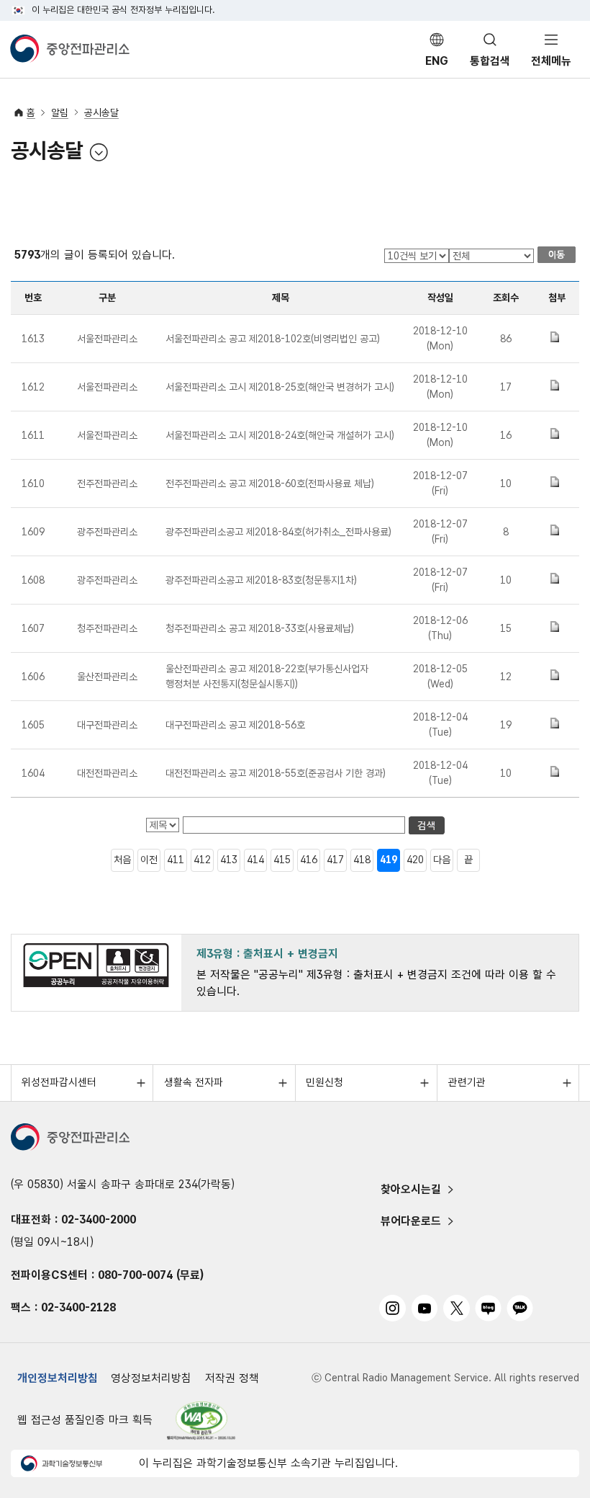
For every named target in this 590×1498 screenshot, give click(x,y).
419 (388, 859)
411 (175, 859)
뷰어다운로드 (411, 1221)
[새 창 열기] (202, 1420)
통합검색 (490, 61)
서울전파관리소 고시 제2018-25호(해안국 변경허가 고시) (279, 387)
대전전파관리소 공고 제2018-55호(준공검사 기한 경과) (275, 773)
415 (282, 859)
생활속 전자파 (193, 1082)
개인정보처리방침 (57, 1378)
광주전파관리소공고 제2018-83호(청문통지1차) (261, 580)
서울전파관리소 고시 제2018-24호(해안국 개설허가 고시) (279, 435)
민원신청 (324, 1082)
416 (308, 859)
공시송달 (101, 112)
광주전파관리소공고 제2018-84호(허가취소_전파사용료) (278, 532)
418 (362, 859)
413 (228, 859)
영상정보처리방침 (151, 1378)
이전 (149, 859)
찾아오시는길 (411, 1189)
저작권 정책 (232, 1378)
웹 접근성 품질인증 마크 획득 (85, 1420)
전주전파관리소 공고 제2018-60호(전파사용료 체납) (269, 483)
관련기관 (467, 1082)
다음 (441, 859)
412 (202, 859)
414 (255, 859)
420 (415, 859)
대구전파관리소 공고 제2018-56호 (235, 725)
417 (335, 859)
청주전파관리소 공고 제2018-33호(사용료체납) (259, 628)
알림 (59, 112)
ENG (436, 61)
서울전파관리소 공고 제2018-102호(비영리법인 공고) (272, 338)
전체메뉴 (551, 61)
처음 (122, 859)
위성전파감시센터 (59, 1082)
